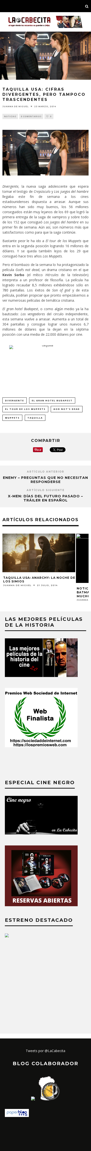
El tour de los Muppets (25, 409)
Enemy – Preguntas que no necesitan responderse (45, 479)
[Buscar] (87, 6)
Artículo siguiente (46, 490)
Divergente (14, 400)
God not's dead (66, 409)
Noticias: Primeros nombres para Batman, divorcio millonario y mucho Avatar (39, 592)
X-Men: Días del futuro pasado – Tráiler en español (45, 498)
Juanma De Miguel (15, 106)
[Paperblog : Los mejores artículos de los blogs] (17, 1115)
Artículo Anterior (45, 471)
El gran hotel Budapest (52, 400)
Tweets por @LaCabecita (45, 1050)
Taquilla (35, 417)
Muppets (12, 417)
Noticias (10, 116)
